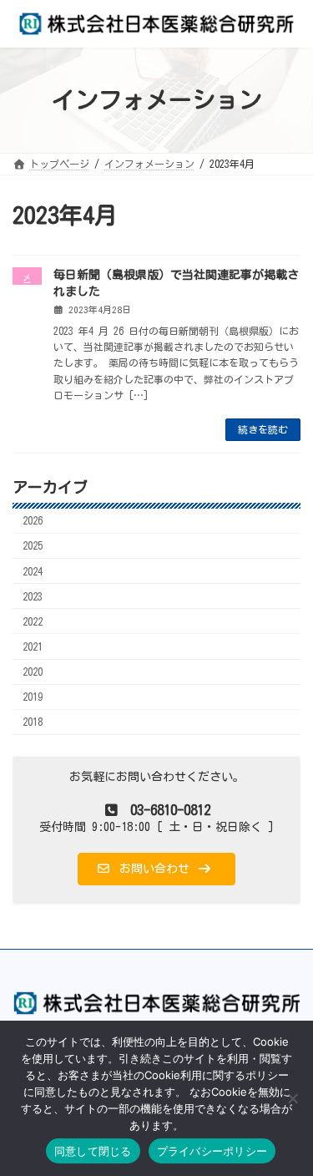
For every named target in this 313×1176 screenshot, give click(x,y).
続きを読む (263, 429)
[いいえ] (292, 1098)
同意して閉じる (93, 1151)
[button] (156, 869)
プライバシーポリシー (212, 1151)
